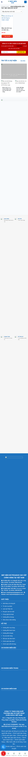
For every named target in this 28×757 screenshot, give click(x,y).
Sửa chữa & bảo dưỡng (9, 620)
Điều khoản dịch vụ (9, 746)
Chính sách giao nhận (9, 735)
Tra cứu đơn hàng (8, 636)
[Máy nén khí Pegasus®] (12, 2)
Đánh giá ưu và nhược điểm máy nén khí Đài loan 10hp (6, 89)
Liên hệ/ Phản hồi (8, 609)
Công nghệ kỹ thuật (8, 614)
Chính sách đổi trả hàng (9, 644)
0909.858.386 (18, 590)
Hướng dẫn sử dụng (8, 617)
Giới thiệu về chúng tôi (9, 603)
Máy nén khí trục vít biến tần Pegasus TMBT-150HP (7, 29)
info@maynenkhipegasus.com (14, 592)
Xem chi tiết (7, 36)
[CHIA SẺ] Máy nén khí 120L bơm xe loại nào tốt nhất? (20, 89)
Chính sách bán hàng (19, 733)
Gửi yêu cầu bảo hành (9, 638)
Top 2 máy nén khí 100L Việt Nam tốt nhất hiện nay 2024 (14, 75)
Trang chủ (5, 6)
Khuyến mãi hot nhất (8, 611)
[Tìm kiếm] (25, 2)
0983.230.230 (18, 582)
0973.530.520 (21, 586)
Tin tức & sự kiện (7, 606)
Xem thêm (23, 60)
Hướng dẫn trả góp (8, 633)
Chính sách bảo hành (9, 641)
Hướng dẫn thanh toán (9, 630)
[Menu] (2, 2)
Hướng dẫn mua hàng (9, 627)
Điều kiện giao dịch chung (12, 737)
